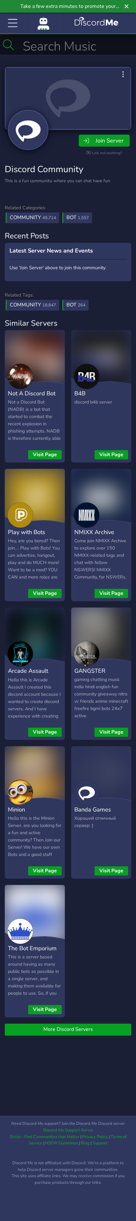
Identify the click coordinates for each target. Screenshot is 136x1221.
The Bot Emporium (32, 948)
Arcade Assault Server (28, 675)
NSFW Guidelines (61, 1143)
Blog (85, 1143)
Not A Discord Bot (31, 393)
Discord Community (44, 169)
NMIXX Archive (94, 532)
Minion (16, 809)
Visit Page (45, 454)
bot (75, 304)
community (33, 304)
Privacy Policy (95, 1137)
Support (100, 1143)
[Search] (8, 45)
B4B (79, 393)
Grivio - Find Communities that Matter (44, 1137)
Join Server (109, 140)
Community (33, 217)
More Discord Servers (68, 1029)
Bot (77, 217)
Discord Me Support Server (68, 1130)
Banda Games (92, 809)
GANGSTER (89, 671)
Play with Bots (26, 532)
